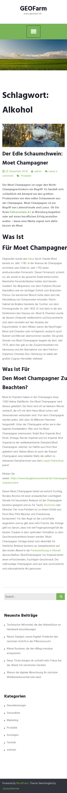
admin (38, 171)
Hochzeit (49, 505)
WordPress (22, 783)
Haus (31, 258)
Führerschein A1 (20, 212)
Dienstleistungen (16, 705)
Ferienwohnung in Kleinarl (45, 550)
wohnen (11, 749)
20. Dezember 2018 (17, 171)
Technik (11, 742)
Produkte (26, 175)
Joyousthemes (10, 788)
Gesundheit (13, 712)
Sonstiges (13, 735)
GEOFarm (33, 9)
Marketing (12, 720)
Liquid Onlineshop (53, 460)
